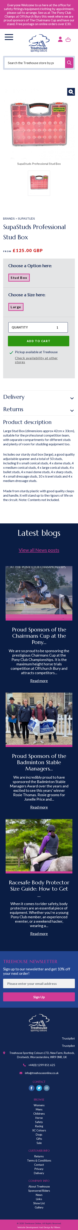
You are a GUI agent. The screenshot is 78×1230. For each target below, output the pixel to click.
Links (39, 1199)
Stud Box (20, 278)
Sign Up (39, 997)
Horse (39, 1117)
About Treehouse (39, 1186)
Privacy (39, 1169)
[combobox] (39, 62)
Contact (39, 1164)
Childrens (39, 1113)
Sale (39, 1143)
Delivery (14, 397)
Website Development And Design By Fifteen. (39, 1227)
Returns (13, 409)
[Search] (69, 62)
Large (17, 308)
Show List (39, 1203)
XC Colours (39, 1130)
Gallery (39, 1207)
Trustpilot (68, 1038)
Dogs (39, 1134)
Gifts (39, 1138)
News (39, 1195)
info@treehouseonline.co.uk (42, 1073)
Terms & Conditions (39, 1160)
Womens (39, 1105)
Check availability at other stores (36, 360)
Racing (39, 1126)
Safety (39, 1122)
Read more (39, 680)
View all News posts (39, 550)
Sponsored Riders (39, 1190)
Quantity (20, 327)
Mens (39, 1109)
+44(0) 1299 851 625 (41, 1065)
